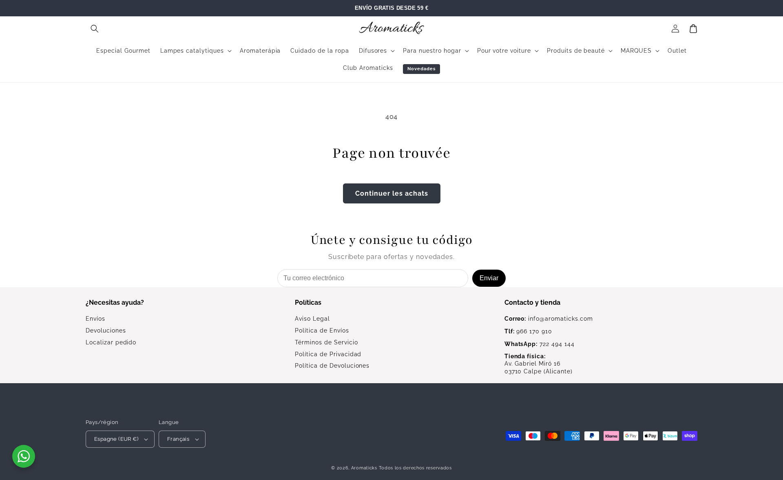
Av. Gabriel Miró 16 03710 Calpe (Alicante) (538, 364)
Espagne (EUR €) (116, 439)
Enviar (489, 278)
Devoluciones (106, 330)
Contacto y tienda (532, 302)
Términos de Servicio (326, 342)
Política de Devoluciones (332, 365)
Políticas (308, 302)
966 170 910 (528, 331)
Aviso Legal (312, 318)
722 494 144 (539, 344)
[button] (95, 29)
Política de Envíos (322, 330)
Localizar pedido (111, 342)
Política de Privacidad (328, 354)
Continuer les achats (391, 193)
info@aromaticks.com (548, 318)
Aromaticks (364, 468)
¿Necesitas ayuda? (115, 302)
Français (178, 439)
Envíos (95, 318)
